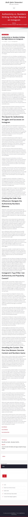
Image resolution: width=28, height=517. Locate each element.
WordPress (13, 513)
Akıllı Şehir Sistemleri (14, 2)
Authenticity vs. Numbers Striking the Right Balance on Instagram (14, 24)
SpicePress (21, 513)
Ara (3, 466)
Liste (5, 484)
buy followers (4, 426)
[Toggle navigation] (14, 8)
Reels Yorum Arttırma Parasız (9, 487)
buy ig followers (5, 429)
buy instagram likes (5, 432)
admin (5, 41)
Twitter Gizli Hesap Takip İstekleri (10, 493)
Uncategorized (14, 41)
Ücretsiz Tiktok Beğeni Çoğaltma (10, 496)
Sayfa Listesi (6, 490)
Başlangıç (14, 23)
